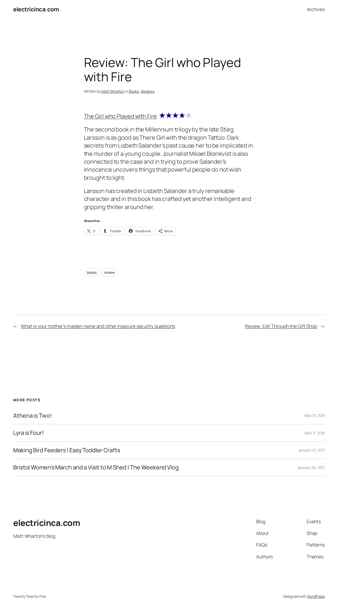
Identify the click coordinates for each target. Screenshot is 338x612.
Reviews (147, 91)
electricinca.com (36, 9)
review (109, 272)
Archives (316, 9)
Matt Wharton (112, 91)
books (92, 272)
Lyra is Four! (28, 433)
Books (134, 91)
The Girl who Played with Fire (120, 116)
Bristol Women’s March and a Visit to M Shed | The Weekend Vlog (96, 467)
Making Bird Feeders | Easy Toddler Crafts (66, 450)
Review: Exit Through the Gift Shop (281, 326)
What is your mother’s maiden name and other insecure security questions (98, 326)
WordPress (316, 596)
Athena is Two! (32, 415)
